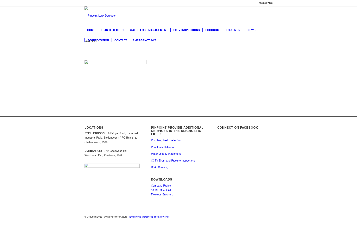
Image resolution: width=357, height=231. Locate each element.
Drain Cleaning (159, 167)
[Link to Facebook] (269, 216)
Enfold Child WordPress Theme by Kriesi (149, 216)
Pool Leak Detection (163, 147)
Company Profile (161, 185)
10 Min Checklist (161, 190)
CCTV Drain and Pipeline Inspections (173, 160)
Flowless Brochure (162, 194)
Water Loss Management (166, 154)
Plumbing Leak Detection (166, 140)
